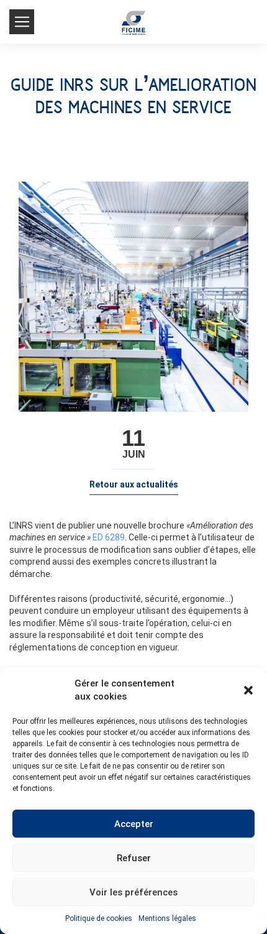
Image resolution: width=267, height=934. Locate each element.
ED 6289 (109, 537)
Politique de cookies (98, 918)
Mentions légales (167, 918)
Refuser (134, 858)
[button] (248, 690)
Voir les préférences (133, 892)
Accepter (133, 824)
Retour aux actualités (133, 484)
